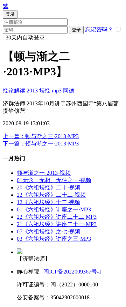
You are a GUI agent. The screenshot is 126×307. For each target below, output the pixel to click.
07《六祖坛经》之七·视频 (48, 231)
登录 (76, 29)
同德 (68, 90)
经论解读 (15, 90)
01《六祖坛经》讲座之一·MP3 (54, 209)
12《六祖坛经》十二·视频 (48, 202)
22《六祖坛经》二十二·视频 (51, 195)
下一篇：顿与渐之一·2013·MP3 (41, 144)
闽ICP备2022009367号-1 (72, 272)
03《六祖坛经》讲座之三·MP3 (54, 239)
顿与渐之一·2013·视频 (44, 173)
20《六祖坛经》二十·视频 (48, 187)
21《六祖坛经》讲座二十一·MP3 (57, 224)
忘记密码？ (99, 29)
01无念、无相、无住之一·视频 (54, 180)
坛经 (45, 90)
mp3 (57, 90)
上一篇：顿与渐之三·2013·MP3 (41, 136)
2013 (33, 90)
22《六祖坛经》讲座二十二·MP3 (57, 217)
